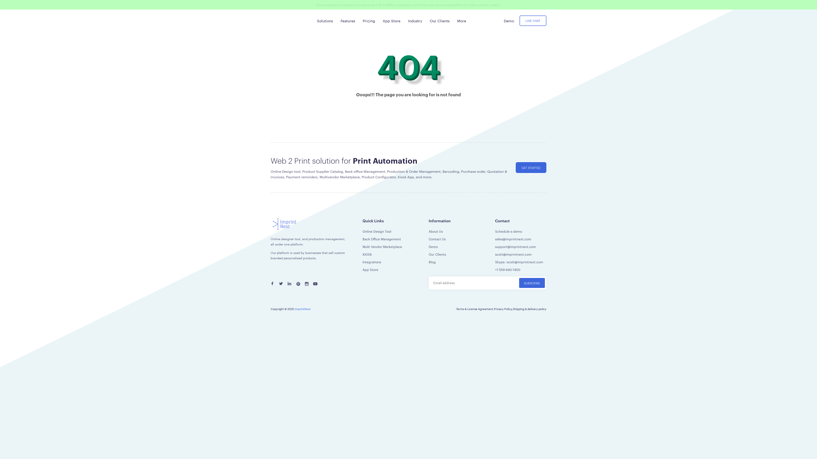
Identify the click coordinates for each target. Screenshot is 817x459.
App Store (370, 269)
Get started (531, 168)
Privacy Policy (503, 309)
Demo (433, 246)
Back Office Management (382, 239)
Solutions (325, 20)
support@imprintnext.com (515, 246)
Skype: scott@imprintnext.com (519, 262)
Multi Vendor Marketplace (382, 246)
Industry (415, 20)
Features (348, 20)
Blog (432, 262)
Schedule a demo (508, 231)
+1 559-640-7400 (507, 269)
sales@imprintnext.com (513, 239)
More (461, 20)
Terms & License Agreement (474, 309)
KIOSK (367, 254)
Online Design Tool (377, 231)
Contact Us (437, 239)
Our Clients (437, 254)
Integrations (372, 262)
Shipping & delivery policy (529, 309)
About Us (436, 231)
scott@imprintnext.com (513, 254)
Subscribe (532, 283)
